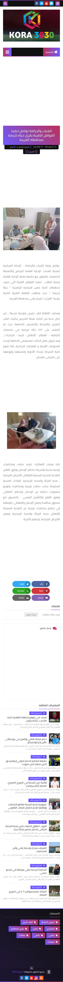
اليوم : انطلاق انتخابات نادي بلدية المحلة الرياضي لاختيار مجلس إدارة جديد (26, 828)
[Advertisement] (31, 92)
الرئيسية (50, 52)
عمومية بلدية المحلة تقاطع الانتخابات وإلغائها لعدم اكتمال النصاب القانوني (27, 806)
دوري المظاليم (17, 929)
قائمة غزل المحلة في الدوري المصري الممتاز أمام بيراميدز (27, 784)
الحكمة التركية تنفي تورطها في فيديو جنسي (26, 871)
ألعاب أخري (28, 922)
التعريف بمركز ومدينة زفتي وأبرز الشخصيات (30, 849)
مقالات (22, 935)
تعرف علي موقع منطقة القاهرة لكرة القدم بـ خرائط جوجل (27, 719)
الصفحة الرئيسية (24, 147)
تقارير (11, 147)
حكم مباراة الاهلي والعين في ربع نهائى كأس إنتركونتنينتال (26, 741)
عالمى (52, 935)
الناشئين (51, 929)
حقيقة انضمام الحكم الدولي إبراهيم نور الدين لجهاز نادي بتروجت (26, 762)
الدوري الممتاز (48, 922)
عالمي (37, 935)
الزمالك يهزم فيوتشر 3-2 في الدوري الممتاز (28, 893)
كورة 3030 (17, 971)
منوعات (51, 942)
